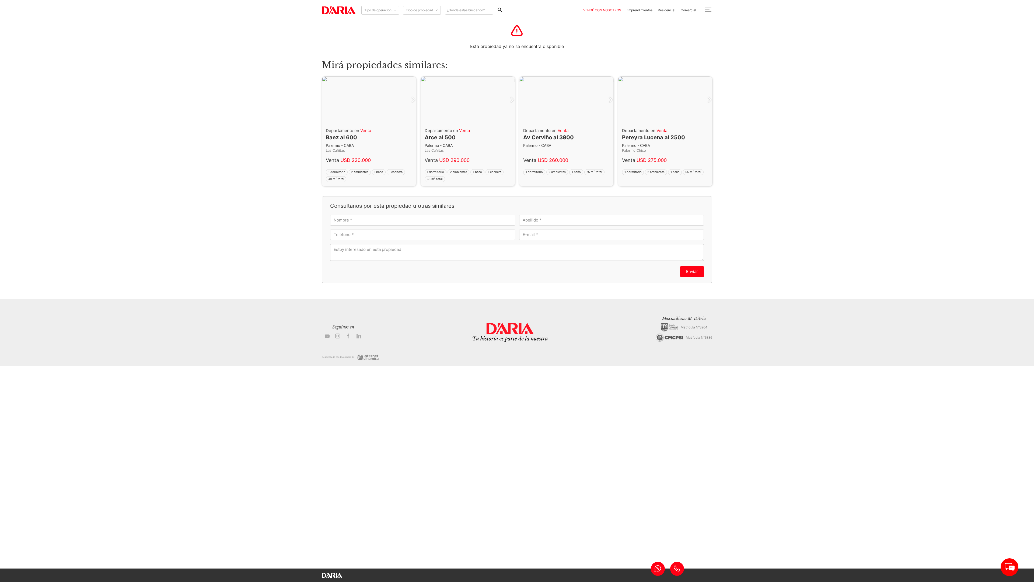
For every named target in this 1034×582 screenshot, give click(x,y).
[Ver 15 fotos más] (665, 100)
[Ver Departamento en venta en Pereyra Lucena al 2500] (665, 178)
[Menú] (708, 10)
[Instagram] (338, 336)
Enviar (692, 271)
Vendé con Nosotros (602, 10)
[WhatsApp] (658, 569)
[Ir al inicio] (339, 10)
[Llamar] (677, 569)
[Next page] (324, 100)
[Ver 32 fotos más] (566, 100)
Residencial (666, 10)
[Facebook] (348, 336)
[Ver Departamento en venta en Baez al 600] (369, 178)
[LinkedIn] (359, 336)
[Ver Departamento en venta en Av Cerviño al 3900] (566, 178)
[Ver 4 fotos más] (369, 100)
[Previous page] (413, 100)
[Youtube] (327, 336)
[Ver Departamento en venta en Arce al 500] (468, 178)
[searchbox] (469, 10)
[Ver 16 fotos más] (468, 100)
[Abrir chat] (1009, 567)
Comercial (688, 10)
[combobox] (469, 10)
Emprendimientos (639, 10)
